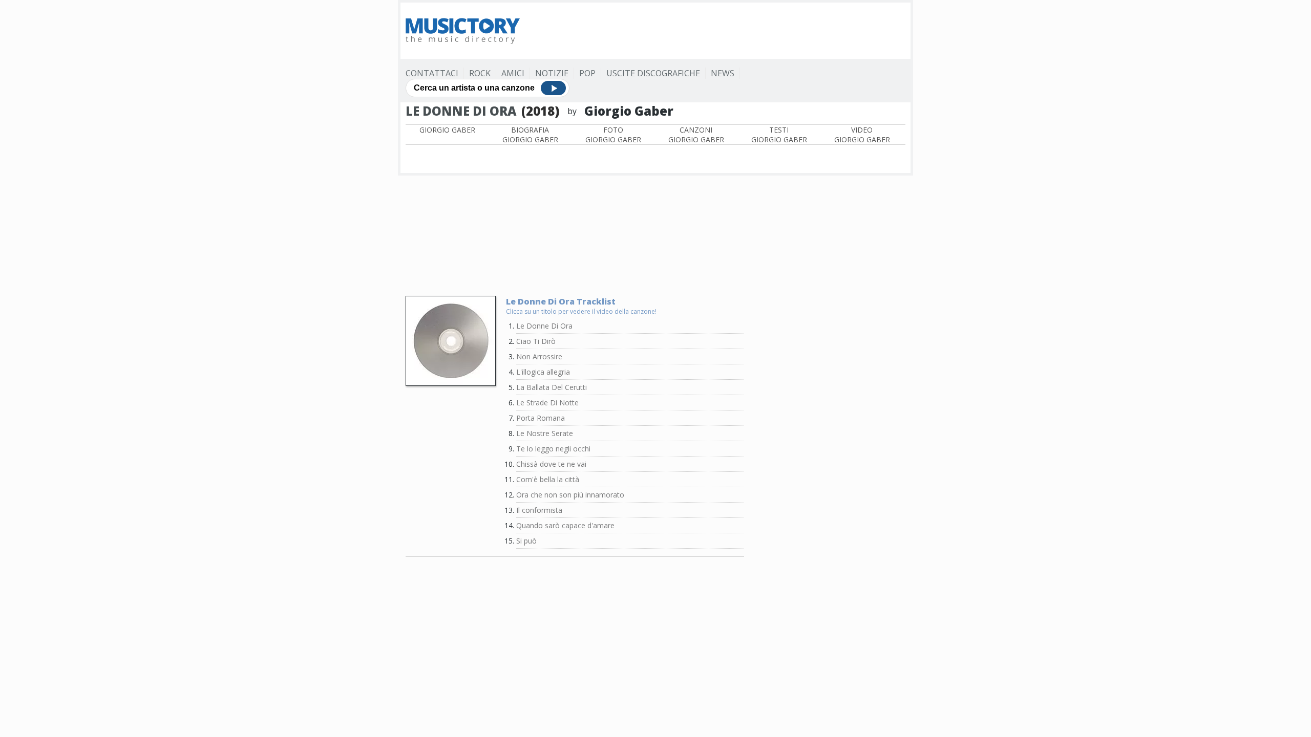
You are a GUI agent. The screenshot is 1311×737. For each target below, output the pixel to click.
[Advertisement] (719, 31)
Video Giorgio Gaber (862, 134)
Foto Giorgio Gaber (613, 134)
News (722, 73)
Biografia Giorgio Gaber (530, 134)
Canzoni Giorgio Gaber (696, 134)
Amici (512, 73)
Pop (587, 73)
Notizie (551, 73)
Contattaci (432, 73)
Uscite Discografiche (653, 73)
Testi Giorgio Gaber (779, 134)
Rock (480, 73)
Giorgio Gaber (447, 130)
